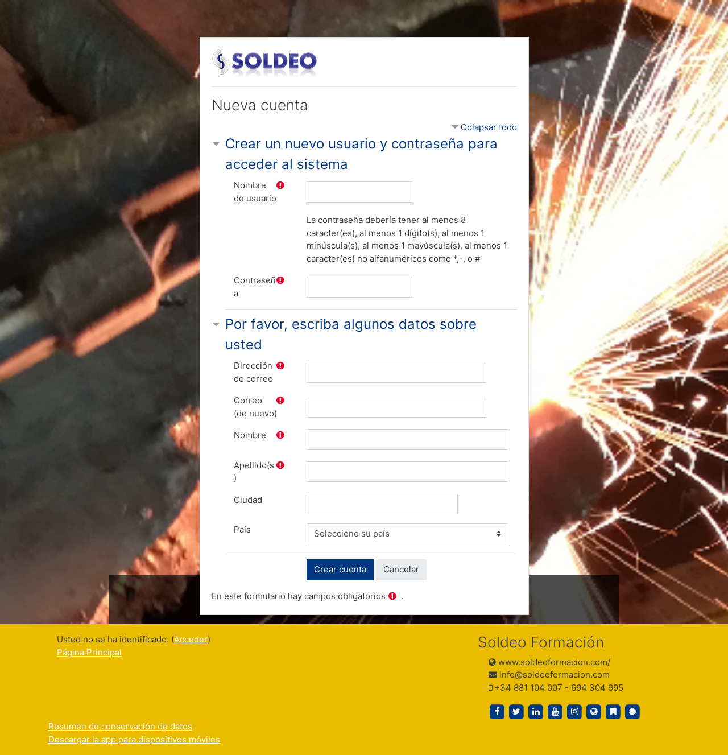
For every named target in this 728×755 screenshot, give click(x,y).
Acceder (191, 639)
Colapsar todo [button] (489, 127)
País (242, 529)
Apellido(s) (254, 472)
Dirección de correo (253, 372)
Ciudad (248, 499)
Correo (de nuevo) (255, 407)
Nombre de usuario (255, 192)
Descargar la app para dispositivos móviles (134, 739)
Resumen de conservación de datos (120, 726)
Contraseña (255, 287)
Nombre (250, 435)
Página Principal (89, 652)
